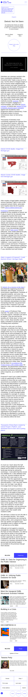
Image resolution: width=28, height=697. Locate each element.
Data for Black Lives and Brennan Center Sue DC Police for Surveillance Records (7, 11)
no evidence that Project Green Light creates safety (12, 364)
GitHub (24, 693)
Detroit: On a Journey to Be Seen (13, 287)
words (7, 311)
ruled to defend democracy (13, 207)
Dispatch (14, 17)
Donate (7, 678)
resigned (15, 101)
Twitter (12, 693)
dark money (14, 230)
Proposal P (4, 210)
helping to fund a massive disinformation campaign (13, 107)
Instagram (18, 693)
